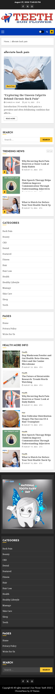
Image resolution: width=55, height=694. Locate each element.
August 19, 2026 (30, 425)
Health (6, 276)
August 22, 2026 (31, 367)
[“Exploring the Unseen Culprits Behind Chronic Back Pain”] (27, 73)
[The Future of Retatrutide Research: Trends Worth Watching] (11, 379)
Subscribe (52, 32)
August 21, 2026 (30, 170)
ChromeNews (21, 691)
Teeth (5, 305)
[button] (2, 32)
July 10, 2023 (29, 103)
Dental (6, 248)
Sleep (5, 299)
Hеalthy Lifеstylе (11, 282)
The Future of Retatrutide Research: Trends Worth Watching (36, 379)
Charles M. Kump (13, 103)
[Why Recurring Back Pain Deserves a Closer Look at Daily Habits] (11, 165)
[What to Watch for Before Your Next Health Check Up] (11, 205)
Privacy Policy (9, 328)
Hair (5, 265)
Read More (10, 118)
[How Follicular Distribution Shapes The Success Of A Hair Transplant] (11, 418)
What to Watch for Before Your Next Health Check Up (36, 203)
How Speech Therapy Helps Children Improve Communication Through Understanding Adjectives (36, 184)
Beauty (6, 236)
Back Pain (11, 86)
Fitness (6, 259)
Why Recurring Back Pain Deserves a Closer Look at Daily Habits (35, 164)
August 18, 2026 (30, 447)
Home (5, 323)
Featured (7, 254)
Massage (7, 288)
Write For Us (9, 334)
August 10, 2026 (30, 208)
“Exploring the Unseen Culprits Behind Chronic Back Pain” (25, 96)
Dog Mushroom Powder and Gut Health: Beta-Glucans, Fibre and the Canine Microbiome (36, 359)
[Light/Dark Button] (41, 31)
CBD (5, 242)
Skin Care (7, 293)
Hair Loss (7, 271)
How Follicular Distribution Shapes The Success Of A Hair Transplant (36, 419)
